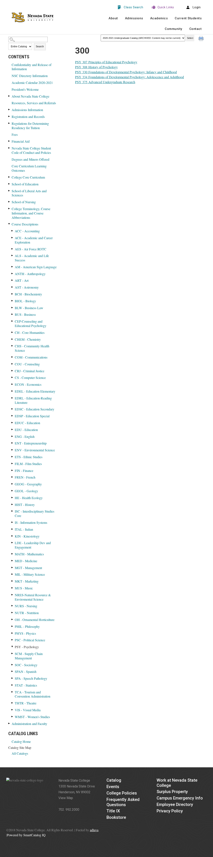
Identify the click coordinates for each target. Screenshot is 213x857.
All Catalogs (20, 753)
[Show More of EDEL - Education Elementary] (12, 391)
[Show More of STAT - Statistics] (12, 685)
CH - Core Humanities (30, 332)
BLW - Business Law (29, 308)
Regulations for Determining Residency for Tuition (30, 125)
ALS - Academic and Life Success (32, 257)
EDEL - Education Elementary (35, 391)
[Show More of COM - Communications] (12, 357)
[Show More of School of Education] (9, 184)
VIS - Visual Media (28, 710)
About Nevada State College (30, 96)
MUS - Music (24, 588)
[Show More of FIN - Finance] (12, 470)
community (173, 29)
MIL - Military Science (30, 574)
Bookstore (116, 817)
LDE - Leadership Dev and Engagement (33, 545)
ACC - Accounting (27, 231)
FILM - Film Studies (28, 464)
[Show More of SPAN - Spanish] (12, 671)
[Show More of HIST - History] (12, 504)
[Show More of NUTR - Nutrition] (12, 612)
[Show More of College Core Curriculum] (9, 177)
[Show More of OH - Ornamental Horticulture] (12, 619)
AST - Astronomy (27, 287)
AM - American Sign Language (36, 267)
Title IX (113, 810)
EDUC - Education (27, 423)
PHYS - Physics (25, 633)
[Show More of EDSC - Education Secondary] (12, 409)
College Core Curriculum (28, 177)
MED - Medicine (26, 561)
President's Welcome (25, 89)
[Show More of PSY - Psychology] (12, 647)
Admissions (134, 18)
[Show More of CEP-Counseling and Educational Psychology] (12, 321)
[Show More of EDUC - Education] (12, 423)
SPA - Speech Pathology (31, 678)
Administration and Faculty (29, 723)
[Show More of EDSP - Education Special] (12, 416)
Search (40, 46)
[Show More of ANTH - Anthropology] (12, 273)
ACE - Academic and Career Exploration (34, 240)
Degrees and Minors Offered (30, 159)
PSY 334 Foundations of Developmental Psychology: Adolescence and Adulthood (129, 77)
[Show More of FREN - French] (12, 477)
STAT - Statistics (26, 685)
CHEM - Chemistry (28, 339)
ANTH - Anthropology (30, 274)
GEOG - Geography (28, 484)
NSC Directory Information (30, 75)
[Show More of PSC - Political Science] (12, 640)
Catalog (113, 780)
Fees (15, 134)
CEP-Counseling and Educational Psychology (30, 323)
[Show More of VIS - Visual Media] (12, 710)
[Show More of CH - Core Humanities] (12, 332)
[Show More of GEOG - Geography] (12, 484)
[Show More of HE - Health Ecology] (12, 497)
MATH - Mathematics (29, 554)
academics (159, 18)
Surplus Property (172, 791)
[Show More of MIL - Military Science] (12, 574)
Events (112, 786)
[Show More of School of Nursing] (9, 202)
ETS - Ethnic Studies (28, 457)
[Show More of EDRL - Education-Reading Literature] (12, 398)
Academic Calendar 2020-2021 (32, 82)
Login (197, 7)
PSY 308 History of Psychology (96, 67)
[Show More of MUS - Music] (12, 588)
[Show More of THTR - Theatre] (12, 703)
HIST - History (25, 504)
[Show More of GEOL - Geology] (12, 491)
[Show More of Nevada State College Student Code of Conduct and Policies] (9, 148)
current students (188, 18)
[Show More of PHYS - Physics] (12, 633)
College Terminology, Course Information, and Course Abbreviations (31, 213)
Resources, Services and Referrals (34, 103)
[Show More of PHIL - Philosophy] (12, 626)
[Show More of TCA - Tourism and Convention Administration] (12, 692)
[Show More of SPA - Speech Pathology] (12, 678)
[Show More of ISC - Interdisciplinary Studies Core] (12, 511)
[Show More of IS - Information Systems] (12, 522)
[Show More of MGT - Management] (12, 567)
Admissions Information (27, 110)
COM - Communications (31, 357)
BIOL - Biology (25, 301)
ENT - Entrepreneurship (31, 443)
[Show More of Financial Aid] (9, 141)
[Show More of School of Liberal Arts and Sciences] (9, 191)
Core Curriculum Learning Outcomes (29, 168)
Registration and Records (28, 116)
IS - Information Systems (31, 522)
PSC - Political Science (30, 640)
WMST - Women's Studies (32, 717)
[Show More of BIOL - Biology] (12, 301)
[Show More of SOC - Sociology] (12, 665)
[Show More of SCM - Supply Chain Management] (12, 653)
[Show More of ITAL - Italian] (12, 529)
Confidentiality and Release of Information (31, 66)
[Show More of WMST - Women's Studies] (12, 716)
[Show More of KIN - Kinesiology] (12, 536)
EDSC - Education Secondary (34, 409)
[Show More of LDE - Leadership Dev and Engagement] (12, 543)
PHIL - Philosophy (27, 626)
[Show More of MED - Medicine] (12, 561)
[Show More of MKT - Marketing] (12, 581)
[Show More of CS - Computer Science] (12, 377)
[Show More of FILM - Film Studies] (12, 463)
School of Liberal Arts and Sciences (29, 193)
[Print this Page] (201, 39)
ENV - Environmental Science (35, 450)
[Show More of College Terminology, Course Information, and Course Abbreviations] (9, 208)
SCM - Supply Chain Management (29, 655)
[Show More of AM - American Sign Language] (12, 267)
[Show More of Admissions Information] (9, 109)
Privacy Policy (170, 810)
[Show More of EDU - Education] (12, 429)
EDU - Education (26, 429)
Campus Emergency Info (180, 798)
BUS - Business (25, 314)
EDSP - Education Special (32, 416)
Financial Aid (21, 141)
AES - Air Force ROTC (30, 249)
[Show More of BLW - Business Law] (12, 308)
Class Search (133, 7)
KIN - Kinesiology (27, 536)
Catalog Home (21, 741)
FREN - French (25, 477)
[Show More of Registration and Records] (9, 116)
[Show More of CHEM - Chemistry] (12, 339)
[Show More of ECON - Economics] (12, 384)
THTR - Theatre (25, 703)
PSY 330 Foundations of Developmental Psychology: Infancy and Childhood (126, 72)
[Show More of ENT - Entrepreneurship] (12, 443)
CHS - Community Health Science (32, 348)
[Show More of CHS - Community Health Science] (12, 346)
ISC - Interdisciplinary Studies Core (34, 513)
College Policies (121, 793)
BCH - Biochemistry (28, 294)
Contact (195, 29)
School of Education (25, 184)
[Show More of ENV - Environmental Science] (12, 450)
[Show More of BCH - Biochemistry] (12, 294)
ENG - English (25, 436)
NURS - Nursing (26, 606)
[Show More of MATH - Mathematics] (12, 554)
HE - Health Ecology (29, 498)
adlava (94, 830)
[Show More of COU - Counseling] (12, 364)
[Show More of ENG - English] (12, 436)
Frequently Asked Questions (123, 802)
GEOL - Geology (26, 491)
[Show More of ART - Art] (12, 280)
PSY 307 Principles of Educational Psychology (106, 62)
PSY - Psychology (27, 647)
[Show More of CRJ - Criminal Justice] (12, 371)
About (113, 18)
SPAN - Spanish (25, 671)
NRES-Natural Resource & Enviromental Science (33, 597)
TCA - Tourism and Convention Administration (32, 694)
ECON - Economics (28, 384)
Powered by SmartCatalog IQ (26, 835)
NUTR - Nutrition (27, 613)
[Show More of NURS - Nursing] (12, 606)
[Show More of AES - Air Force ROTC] (12, 249)
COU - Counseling (27, 364)
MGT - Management (28, 568)
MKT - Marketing (26, 581)
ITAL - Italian (24, 529)
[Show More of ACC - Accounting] (12, 231)
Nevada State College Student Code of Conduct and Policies (31, 150)
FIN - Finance (24, 470)
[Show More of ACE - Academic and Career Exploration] (12, 238)
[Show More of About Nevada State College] (9, 96)
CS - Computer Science (30, 377)
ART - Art (21, 280)
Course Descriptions (25, 224)
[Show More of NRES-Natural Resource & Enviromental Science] (12, 595)
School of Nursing (24, 202)
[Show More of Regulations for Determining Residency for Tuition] (9, 123)
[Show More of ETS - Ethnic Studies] (12, 457)
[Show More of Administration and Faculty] (9, 723)
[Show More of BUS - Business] (12, 314)
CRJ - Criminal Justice (29, 371)
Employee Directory (175, 804)
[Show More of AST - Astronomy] (12, 287)
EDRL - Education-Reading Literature (33, 400)
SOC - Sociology (26, 665)
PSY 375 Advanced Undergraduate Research (105, 82)
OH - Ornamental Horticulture (34, 619)
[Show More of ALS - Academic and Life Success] (12, 255)
